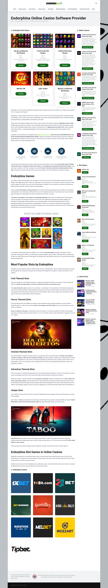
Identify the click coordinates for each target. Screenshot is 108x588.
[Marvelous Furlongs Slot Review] (79, 193)
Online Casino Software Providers (22, 21)
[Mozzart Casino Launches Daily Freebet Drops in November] (80, 287)
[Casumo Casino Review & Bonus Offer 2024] (79, 37)
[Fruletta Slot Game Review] (65, 47)
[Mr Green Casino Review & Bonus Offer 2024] (79, 155)
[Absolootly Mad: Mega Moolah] (79, 261)
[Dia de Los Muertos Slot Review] (21, 47)
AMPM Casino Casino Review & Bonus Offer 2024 (88, 104)
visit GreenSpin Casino (88, 98)
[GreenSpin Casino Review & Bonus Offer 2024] (79, 90)
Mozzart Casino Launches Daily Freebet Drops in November (90, 283)
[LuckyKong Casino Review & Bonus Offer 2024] (79, 136)
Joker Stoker (43, 89)
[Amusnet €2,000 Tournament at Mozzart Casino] (80, 306)
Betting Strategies (60, 9)
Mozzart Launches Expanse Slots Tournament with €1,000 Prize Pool (91, 321)
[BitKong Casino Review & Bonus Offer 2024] (79, 120)
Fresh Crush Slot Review (89, 176)
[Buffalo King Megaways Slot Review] (79, 208)
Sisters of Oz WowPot (88, 245)
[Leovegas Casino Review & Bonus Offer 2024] (79, 76)
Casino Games (41, 9)
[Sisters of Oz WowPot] (79, 248)
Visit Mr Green (86, 157)
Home (14, 9)
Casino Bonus (32, 9)
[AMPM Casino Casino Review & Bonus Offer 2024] (79, 105)
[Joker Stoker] (43, 85)
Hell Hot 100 (21, 89)
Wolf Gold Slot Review (88, 219)
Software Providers (85, 9)
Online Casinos (22, 9)
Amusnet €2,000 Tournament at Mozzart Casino (90, 301)
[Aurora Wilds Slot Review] (79, 235)
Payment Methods (72, 9)
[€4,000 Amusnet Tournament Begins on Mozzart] (80, 296)
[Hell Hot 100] (21, 85)
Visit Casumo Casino (87, 47)
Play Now (20, 65)
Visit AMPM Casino (87, 113)
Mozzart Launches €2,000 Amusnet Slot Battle (91, 311)
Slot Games (51, 9)
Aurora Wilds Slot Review (89, 232)
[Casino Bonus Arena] (54, 3)
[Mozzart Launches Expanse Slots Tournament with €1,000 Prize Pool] (80, 325)
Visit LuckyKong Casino (88, 148)
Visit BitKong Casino (87, 129)
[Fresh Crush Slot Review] (43, 47)
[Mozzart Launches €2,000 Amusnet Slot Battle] (80, 315)
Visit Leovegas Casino (88, 83)
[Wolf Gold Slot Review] (79, 222)
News (93, 9)
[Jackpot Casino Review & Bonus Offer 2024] (79, 54)
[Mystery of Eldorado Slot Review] (65, 85)
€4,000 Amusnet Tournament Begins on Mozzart (91, 292)
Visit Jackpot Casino (87, 68)
